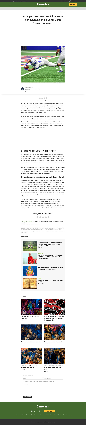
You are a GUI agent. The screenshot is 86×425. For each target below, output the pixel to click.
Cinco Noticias (24, 221)
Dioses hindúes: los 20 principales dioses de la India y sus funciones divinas (50, 268)
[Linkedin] (34, 411)
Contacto (62, 1)
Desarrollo (40, 253)
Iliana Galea (40, 247)
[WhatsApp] (59, 89)
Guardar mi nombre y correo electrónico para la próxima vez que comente (39, 381)
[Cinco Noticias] (43, 406)
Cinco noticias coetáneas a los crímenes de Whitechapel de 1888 (53, 367)
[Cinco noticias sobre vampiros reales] (31, 332)
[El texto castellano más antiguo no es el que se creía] (30, 283)
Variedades (30, 221)
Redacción (23, 320)
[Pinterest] (42, 411)
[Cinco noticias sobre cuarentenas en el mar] (54, 332)
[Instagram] (39, 411)
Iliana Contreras (41, 260)
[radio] (37, 217)
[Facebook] (56, 89)
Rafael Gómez (46, 321)
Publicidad (67, 1)
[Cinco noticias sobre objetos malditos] (31, 307)
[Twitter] (32, 411)
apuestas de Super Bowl (57, 182)
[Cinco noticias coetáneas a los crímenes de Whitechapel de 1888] (54, 356)
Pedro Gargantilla (41, 283)
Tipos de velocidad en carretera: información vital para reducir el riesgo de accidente (54, 318)
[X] (53, 89)
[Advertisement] (43, 36)
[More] (65, 89)
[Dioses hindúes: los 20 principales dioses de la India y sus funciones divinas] (30, 271)
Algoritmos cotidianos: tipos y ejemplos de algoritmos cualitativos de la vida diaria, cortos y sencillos (50, 256)
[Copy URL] (62, 89)
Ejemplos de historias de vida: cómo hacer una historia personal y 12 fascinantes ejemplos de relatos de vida (50, 244)
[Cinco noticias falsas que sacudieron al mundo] (31, 356)
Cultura (39, 278)
